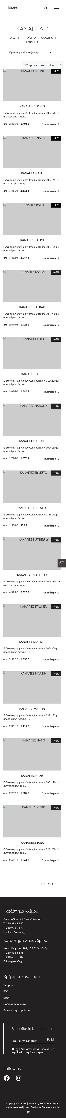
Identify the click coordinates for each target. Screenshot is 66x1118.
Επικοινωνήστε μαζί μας (17, 1010)
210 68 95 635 (14, 952)
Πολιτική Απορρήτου (15, 1004)
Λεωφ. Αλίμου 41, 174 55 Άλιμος (22, 919)
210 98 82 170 (14, 927)
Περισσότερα (49, 124)
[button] (46, 8)
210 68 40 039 (14, 957)
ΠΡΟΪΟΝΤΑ (30, 37)
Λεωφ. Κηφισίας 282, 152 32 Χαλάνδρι (25, 948)
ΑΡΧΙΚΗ (14, 37)
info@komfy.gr (14, 961)
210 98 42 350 (14, 923)
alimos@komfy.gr (16, 932)
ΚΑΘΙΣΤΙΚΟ (47, 37)
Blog (6, 997)
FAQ (5, 991)
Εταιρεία (8, 985)
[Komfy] (15, 8)
